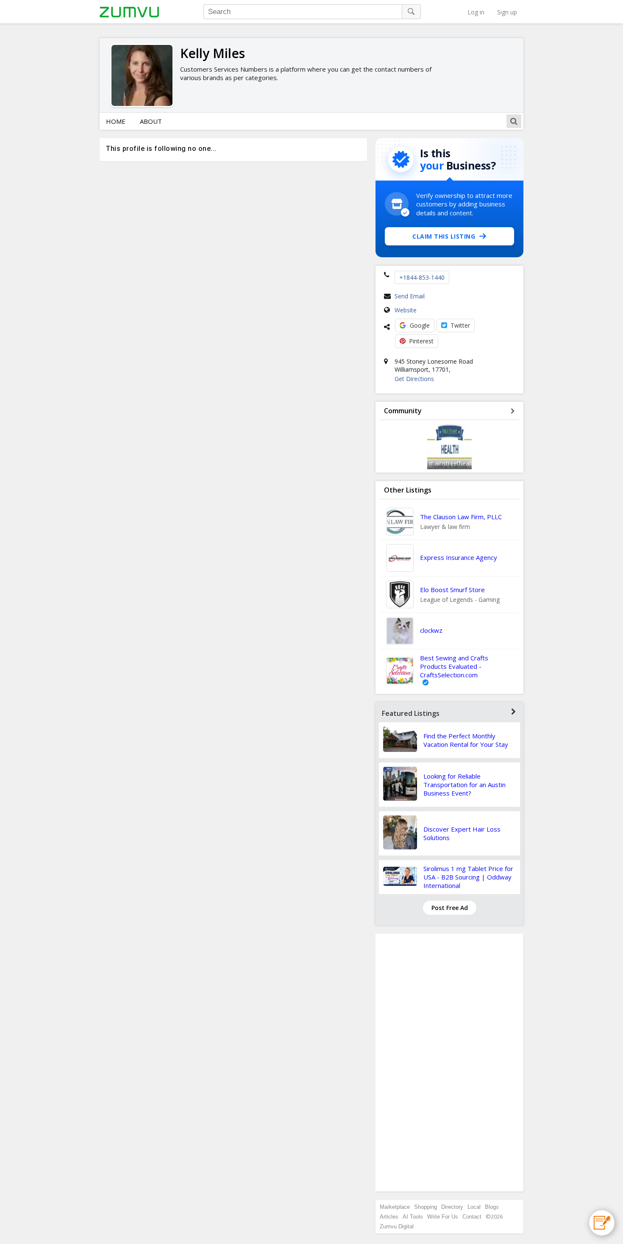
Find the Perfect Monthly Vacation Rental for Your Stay (465, 740)
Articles (389, 1216)
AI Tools (413, 1216)
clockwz (431, 630)
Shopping (425, 1207)
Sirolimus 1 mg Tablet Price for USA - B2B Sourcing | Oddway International (468, 877)
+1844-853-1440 (422, 277)
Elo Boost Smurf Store (452, 589)
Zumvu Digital (397, 1226)
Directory (452, 1207)
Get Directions (414, 379)
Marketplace (395, 1207)
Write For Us (442, 1216)
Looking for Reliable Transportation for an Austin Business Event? (464, 784)
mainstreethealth (452, 463)
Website (406, 310)
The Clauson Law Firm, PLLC (461, 516)
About (151, 121)
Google (420, 325)
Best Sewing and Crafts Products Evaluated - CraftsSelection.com (454, 666)
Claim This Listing (443, 236)
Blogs (492, 1207)
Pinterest (421, 341)
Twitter (460, 325)
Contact (471, 1216)
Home (115, 121)
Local (474, 1207)
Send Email (410, 296)
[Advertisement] (449, 1062)
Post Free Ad (449, 908)
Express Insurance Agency (458, 557)
